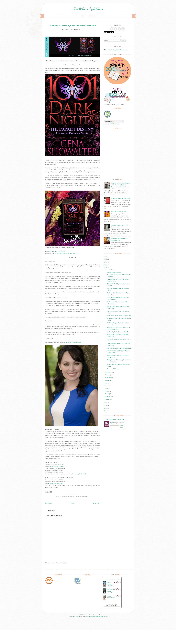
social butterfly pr (83, 496)
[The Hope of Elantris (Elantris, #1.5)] (104, 593)
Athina (66, 29)
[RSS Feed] (123, 29)
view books (123, 429)
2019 (105, 405)
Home (82, 16)
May (106, 388)
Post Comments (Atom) (59, 563)
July (106, 383)
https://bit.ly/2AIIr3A (56, 483)
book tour (74, 496)
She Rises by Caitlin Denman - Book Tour (118, 332)
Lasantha (89, 616)
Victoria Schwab (111, 585)
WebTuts (75, 616)
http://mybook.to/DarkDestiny (66, 253)
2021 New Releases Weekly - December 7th (119, 348)
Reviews (92, 16)
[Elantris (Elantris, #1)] (104, 600)
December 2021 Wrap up (114, 272)
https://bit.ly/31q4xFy (58, 466)
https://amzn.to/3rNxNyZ (58, 251)
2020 (105, 402)
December (108, 270)
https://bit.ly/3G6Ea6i (81, 474)
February (107, 396)
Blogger (101, 614)
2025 (105, 256)
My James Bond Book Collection (120, 198)
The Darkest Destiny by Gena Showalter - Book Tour (72, 26)
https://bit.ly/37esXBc (74, 342)
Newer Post (48, 503)
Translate (117, 124)
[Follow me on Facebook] (115, 29)
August (107, 380)
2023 (105, 262)
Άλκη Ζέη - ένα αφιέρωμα (118, 211)
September (108, 377)
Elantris (109, 596)
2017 (105, 411)
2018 (105, 408)
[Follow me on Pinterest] (119, 29)
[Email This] (46, 492)
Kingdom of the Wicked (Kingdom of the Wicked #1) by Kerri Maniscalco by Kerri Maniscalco (120, 185)
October (107, 375)
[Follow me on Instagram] (111, 29)
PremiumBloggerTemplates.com (100, 616)
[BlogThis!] (47, 492)
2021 (105, 267)
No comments (79, 29)
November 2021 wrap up (114, 369)
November (108, 372)
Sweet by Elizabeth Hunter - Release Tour (119, 315)
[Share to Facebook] (51, 492)
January (107, 399)
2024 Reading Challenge (115, 419)
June (106, 386)
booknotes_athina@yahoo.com (118, 50)
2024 (105, 259)
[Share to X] (49, 492)
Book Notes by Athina (88, 8)
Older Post (96, 503)
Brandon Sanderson (111, 592)
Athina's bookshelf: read (111, 579)
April (106, 391)
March (107, 394)
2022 (105, 265)
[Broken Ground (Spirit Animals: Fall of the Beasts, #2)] (104, 586)
